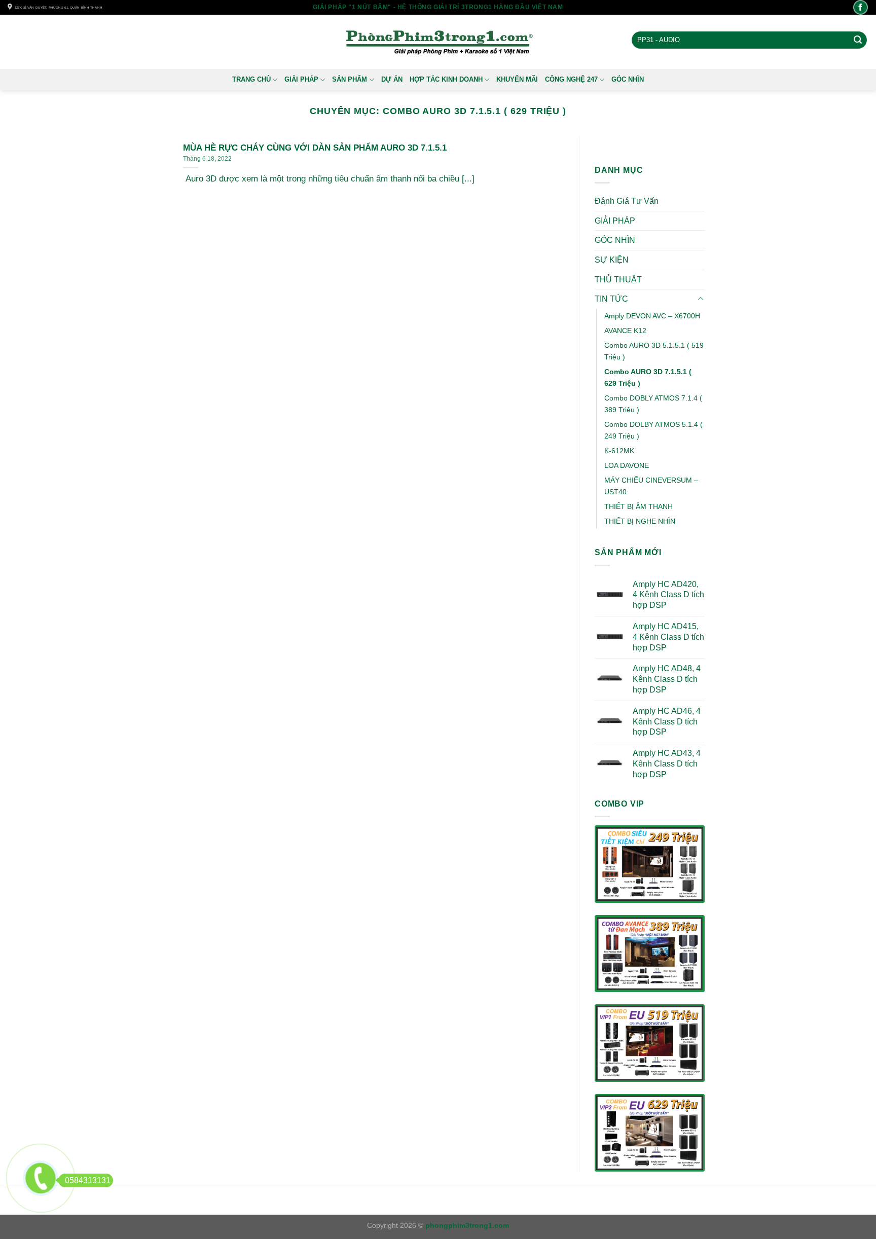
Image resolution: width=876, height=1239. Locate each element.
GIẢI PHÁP (301, 79)
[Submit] (857, 40)
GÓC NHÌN (627, 79)
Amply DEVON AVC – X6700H (652, 316)
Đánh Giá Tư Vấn (627, 201)
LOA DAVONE (626, 465)
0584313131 (88, 1180)
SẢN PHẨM (349, 79)
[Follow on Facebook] (860, 7)
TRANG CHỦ (251, 79)
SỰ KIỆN (612, 260)
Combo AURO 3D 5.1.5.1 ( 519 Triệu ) (654, 351)
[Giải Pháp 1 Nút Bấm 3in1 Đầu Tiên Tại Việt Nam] (438, 42)
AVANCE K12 (625, 330)
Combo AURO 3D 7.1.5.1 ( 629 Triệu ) (647, 377)
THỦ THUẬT (618, 279)
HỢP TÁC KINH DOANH (446, 79)
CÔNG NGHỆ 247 (571, 79)
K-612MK (619, 451)
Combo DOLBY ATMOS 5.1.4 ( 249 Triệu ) (653, 430)
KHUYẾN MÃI (517, 79)
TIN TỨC (611, 299)
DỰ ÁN (392, 79)
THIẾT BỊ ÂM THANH (638, 507)
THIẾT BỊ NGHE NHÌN (639, 522)
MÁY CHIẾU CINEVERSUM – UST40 (651, 486)
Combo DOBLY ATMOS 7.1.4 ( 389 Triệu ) (653, 404)
